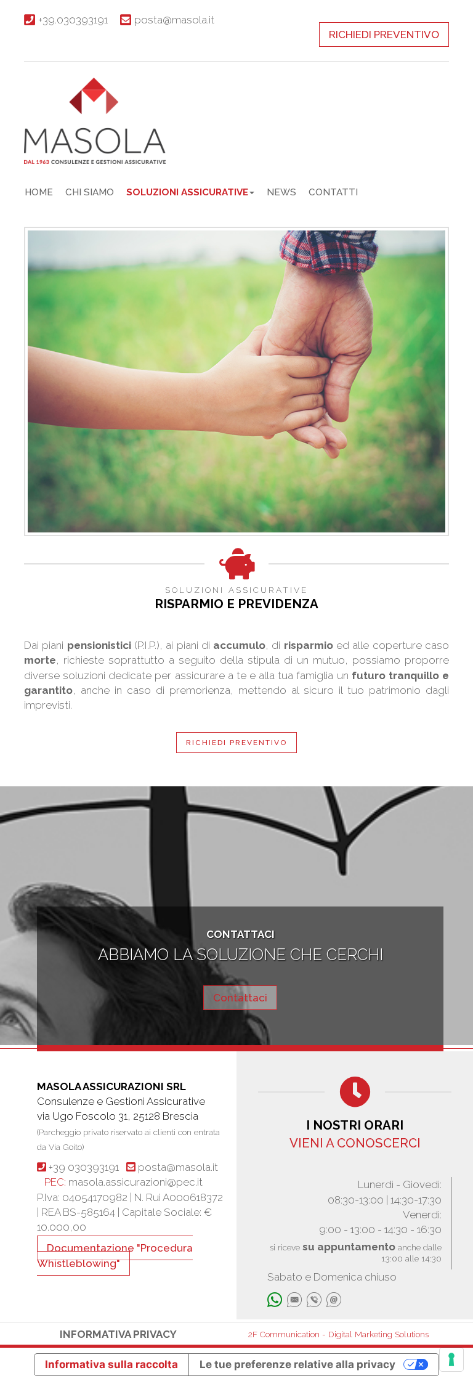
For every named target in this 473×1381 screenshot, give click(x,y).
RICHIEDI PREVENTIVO (384, 34)
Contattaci (240, 998)
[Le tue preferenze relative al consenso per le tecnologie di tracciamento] (451, 1359)
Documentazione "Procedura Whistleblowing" (115, 1255)
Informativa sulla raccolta (111, 1364)
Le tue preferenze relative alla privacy (297, 1364)
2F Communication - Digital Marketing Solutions (338, 1334)
